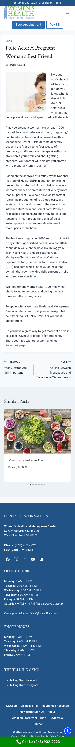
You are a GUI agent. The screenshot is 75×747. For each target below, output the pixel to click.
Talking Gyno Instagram (24, 685)
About (51, 711)
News (9, 41)
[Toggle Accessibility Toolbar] (68, 731)
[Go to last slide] (10, 445)
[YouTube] (32, 559)
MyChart (11, 705)
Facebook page (15, 345)
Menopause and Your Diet (26, 460)
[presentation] (37, 431)
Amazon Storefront (24, 718)
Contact (37, 724)
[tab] (30, 484)
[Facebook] (8, 559)
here (35, 276)
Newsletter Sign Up (32, 711)
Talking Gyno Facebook (24, 680)
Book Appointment (28, 24)
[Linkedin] (41, 559)
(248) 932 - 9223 (26, 545)
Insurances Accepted (55, 705)
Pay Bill (55, 24)
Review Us (56, 718)
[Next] (65, 445)
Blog (43, 718)
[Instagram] (24, 559)
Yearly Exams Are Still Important (15, 367)
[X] (16, 559)
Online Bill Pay (29, 705)
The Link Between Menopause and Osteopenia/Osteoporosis (54, 369)
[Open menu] (67, 12)
